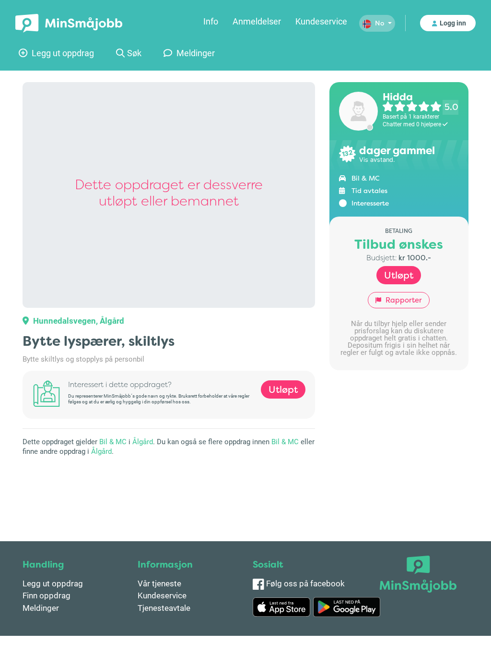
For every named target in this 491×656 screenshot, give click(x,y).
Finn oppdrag (46, 595)
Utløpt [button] (283, 389)
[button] (377, 23)
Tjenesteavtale (164, 607)
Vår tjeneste (159, 583)
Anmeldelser (257, 21)
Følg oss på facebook (304, 583)
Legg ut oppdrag (62, 53)
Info (210, 21)
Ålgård (142, 441)
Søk (134, 53)
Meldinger (195, 53)
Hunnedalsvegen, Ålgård (77, 320)
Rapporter (403, 300)
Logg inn (453, 22)
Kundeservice (321, 21)
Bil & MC (113, 441)
